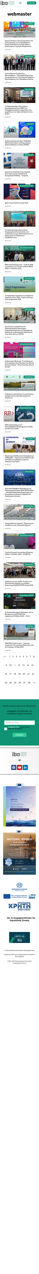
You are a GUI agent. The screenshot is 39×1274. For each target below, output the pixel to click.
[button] (20, 3)
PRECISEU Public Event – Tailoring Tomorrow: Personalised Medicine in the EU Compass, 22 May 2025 (19, 645)
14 (28, 665)
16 (6, 674)
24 (10, 682)
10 (10, 665)
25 (15, 682)
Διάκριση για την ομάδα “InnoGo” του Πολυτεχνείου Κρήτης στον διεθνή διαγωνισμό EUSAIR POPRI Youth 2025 (19, 583)
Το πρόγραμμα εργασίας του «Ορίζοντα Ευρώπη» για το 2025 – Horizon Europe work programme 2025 (19, 297)
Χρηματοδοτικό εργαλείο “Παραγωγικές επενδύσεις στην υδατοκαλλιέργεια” (19, 524)
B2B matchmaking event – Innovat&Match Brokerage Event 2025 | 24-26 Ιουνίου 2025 (19, 426)
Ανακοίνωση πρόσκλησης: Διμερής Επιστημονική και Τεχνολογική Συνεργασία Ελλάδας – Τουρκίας (17, 173)
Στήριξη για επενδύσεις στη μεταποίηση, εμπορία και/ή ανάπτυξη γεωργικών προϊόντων (19, 396)
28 (29, 682)
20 (24, 674)
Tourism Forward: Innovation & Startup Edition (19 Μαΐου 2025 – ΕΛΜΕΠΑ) (19, 553)
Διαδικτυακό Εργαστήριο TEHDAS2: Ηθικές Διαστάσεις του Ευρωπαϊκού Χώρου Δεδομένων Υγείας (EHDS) (18, 143)
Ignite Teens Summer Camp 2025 (16, 203)
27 (24, 682)
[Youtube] (19, 767)
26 (20, 682)
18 (15, 674)
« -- (5, 656)
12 (19, 665)
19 (19, 674)
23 (6, 682)
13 (23, 665)
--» (33, 682)
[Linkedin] (25, 767)
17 (10, 674)
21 (28, 674)
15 (32, 665)
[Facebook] (13, 767)
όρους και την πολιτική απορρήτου (19, 728)
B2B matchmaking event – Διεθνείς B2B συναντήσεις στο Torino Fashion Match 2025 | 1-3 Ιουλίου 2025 (19, 266)
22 (33, 674)
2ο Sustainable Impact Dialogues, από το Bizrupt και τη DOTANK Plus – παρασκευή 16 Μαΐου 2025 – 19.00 (19, 614)
